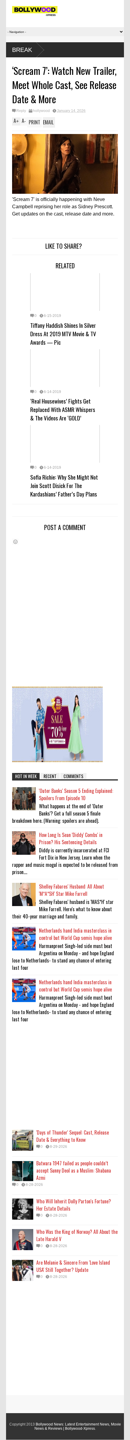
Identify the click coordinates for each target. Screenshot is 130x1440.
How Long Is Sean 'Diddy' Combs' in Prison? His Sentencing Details (70, 838)
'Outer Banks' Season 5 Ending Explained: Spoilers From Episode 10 (76, 794)
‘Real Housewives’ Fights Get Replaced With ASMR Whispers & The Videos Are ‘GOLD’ (62, 409)
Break (22, 49)
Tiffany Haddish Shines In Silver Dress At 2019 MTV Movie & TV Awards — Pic (63, 333)
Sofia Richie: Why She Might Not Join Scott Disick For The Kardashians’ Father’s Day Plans (64, 485)
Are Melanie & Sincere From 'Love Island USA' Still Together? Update (73, 1266)
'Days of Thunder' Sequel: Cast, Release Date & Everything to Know (72, 1136)
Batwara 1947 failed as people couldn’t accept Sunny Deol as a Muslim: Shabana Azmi (73, 1170)
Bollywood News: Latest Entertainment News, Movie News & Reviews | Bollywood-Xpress (77, 1426)
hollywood (41, 111)
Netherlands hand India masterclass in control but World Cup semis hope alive (75, 934)
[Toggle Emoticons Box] (15, 541)
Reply (21, 111)
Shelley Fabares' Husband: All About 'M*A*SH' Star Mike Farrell (71, 890)
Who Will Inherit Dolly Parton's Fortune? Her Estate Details (73, 1205)
